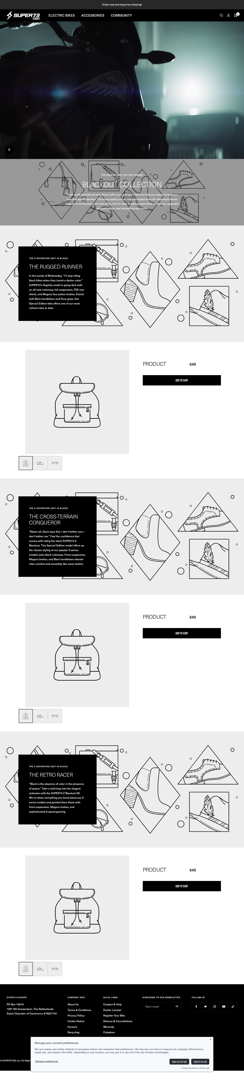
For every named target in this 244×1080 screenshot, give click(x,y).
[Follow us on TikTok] (232, 1006)
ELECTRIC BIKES (61, 15)
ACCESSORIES (92, 15)
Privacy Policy (76, 1015)
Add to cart (181, 380)
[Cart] (235, 15)
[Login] (228, 15)
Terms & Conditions (79, 1010)
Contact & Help (112, 1004)
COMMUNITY (121, 15)
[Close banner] (211, 1039)
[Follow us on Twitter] (205, 1006)
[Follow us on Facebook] (196, 1006)
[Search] (221, 15)
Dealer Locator (112, 1010)
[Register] (176, 1006)
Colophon (109, 1032)
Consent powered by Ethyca (193, 1068)
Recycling (73, 1032)
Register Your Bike (114, 1015)
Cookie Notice (76, 1021)
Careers (72, 1027)
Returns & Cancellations (117, 1021)
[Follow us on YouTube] (223, 1006)
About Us (73, 1004)
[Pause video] (9, 150)
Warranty (108, 1027)
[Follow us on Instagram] (214, 1006)
